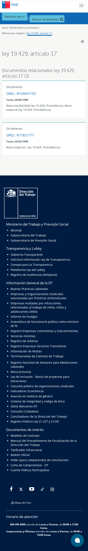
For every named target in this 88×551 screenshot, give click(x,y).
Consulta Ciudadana (24, 411)
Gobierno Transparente (27, 255)
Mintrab (16, 230)
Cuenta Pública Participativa (30, 470)
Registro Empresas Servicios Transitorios (38, 346)
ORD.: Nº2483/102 (21, 93)
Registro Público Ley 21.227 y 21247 (35, 421)
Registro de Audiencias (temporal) (34, 275)
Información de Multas (26, 351)
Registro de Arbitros (24, 341)
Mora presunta (21, 372)
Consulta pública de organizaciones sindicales (42, 386)
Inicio (5, 27)
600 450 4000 (18, 524)
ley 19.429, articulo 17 (39, 33)
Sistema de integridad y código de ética (38, 401)
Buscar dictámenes (45, 19)
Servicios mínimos (23, 336)
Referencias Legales (13, 33)
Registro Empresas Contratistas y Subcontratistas (44, 331)
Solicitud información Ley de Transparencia (40, 259)
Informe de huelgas (24, 316)
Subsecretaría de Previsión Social (33, 240)
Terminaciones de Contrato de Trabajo (37, 356)
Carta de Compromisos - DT (29, 465)
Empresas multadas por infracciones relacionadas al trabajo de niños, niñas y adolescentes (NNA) (38, 307)
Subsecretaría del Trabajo (28, 235)
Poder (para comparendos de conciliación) (39, 460)
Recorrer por (14, 16)
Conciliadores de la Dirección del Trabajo (39, 416)
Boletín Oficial (20, 455)
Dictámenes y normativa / (24, 27)
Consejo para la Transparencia (32, 265)
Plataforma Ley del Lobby (28, 270)
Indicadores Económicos (27, 391)
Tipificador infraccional (26, 450)
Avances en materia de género (31, 396)
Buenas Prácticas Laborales (29, 289)
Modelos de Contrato (25, 436)
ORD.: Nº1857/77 (20, 135)
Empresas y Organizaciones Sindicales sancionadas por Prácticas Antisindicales (39, 296)
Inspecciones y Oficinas (20, 531)
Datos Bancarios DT (24, 406)
